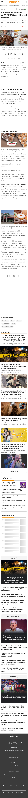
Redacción (11, 765)
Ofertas (13, 323)
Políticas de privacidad (20, 785)
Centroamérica (22, 754)
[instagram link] (12, 743)
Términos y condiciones (8, 785)
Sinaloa (7, 5)
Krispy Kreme (5, 320)
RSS (18, 757)
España (22, 750)
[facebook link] (6, 743)
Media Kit (14, 777)
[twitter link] (9, 743)
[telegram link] (19, 743)
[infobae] (14, 2)
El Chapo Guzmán (20, 5)
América (6, 750)
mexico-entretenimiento (7, 326)
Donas (12, 320)
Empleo (17, 765)
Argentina (11, 750)
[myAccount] (25, 2)
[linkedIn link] (22, 743)
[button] (2, 2)
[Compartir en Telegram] (18, 54)
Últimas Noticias (12, 757)
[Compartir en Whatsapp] (5, 54)
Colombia (17, 750)
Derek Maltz (12, 5)
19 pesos (19, 320)
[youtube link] (15, 743)
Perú (16, 754)
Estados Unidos (6, 754)
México (3, 9)
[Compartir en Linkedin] (15, 54)
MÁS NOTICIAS (14, 471)
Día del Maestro (5, 323)
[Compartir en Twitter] (11, 54)
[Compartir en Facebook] (8, 54)
